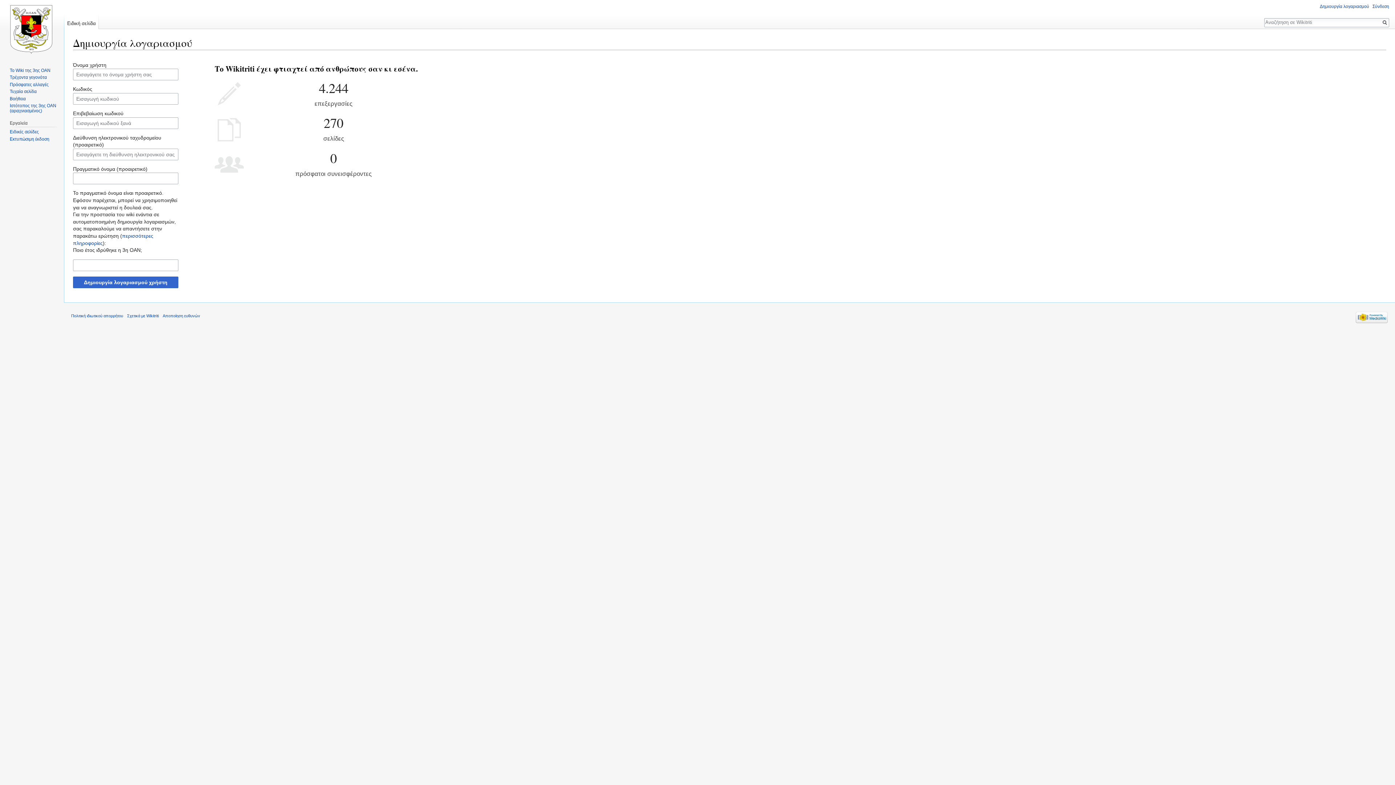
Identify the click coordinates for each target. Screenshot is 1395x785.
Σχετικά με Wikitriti (143, 316)
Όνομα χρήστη (89, 65)
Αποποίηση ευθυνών (181, 316)
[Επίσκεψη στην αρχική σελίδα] (32, 29)
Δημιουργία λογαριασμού (1344, 6)
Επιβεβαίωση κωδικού (98, 113)
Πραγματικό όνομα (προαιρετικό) (110, 169)
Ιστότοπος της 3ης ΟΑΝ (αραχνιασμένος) (33, 108)
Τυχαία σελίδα (23, 91)
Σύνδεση (1380, 6)
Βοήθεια (18, 98)
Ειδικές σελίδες (24, 131)
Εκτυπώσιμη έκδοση (29, 139)
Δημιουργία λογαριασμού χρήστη (125, 282)
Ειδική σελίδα (81, 23)
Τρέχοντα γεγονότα (28, 77)
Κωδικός (82, 89)
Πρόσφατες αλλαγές (29, 84)
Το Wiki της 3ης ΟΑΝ (30, 70)
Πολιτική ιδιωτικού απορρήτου (97, 316)
